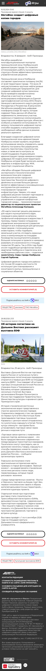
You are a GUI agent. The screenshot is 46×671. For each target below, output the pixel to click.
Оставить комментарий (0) (23, 289)
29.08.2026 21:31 (7, 319)
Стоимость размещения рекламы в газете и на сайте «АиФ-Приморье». (20, 582)
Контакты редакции (12, 577)
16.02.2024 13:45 (7, 10)
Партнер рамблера (22, 659)
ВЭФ (3, 364)
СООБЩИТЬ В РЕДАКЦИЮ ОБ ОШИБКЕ (19, 592)
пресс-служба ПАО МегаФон (13, 52)
